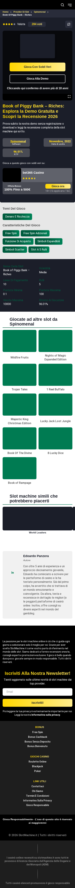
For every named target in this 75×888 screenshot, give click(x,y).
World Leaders (37, 532)
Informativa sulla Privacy (37, 800)
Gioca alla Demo (37, 78)
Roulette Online (37, 761)
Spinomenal (18, 141)
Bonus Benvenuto (37, 746)
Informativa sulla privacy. (46, 714)
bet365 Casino (33, 172)
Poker (37, 771)
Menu (70, 4)
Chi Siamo (37, 791)
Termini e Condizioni (37, 795)
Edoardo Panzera (36, 556)
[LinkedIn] (12, 572)
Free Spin (37, 732)
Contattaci (37, 786)
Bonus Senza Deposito (38, 741)
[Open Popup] (68, 24)
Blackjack (37, 766)
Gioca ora (58, 186)
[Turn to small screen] (69, 33)
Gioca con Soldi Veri (37, 66)
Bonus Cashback (37, 737)
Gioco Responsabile (37, 805)
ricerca (62, 4)
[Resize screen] (69, 97)
